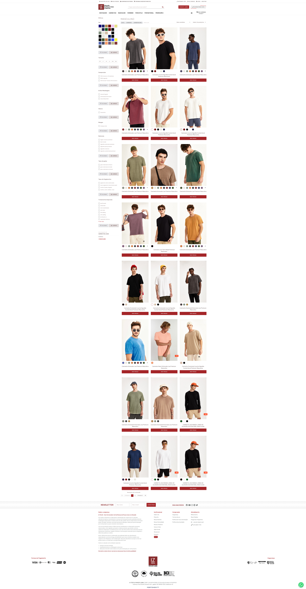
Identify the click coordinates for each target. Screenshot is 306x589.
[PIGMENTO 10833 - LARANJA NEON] (152, 363)
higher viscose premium (106, 139)
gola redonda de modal (106, 167)
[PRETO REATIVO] (152, 71)
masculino (103, 112)
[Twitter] (197, 505)
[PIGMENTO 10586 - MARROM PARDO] (132, 71)
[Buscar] (162, 7)
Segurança (175, 514)
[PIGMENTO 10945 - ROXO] (144, 71)
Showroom (157, 532)
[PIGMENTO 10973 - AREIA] (126, 71)
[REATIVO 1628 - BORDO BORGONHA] (155, 71)
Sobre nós (156, 514)
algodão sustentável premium (107, 151)
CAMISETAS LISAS (137, 22)
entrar (204, 1)
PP (100, 61)
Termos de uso (176, 517)
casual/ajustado (104, 98)
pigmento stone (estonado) (107, 182)
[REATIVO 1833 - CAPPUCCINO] (126, 304)
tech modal (103, 142)
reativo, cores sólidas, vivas (107, 189)
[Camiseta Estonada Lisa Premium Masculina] (135, 48)
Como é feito (157, 527)
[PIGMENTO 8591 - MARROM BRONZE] (152, 188)
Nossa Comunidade (159, 522)
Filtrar (104, 52)
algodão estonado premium (107, 144)
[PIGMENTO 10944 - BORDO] (135, 71)
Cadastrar (151, 504)
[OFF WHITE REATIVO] (161, 71)
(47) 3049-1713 (197, 525)
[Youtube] (189, 505)
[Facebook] (187, 505)
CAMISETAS (128, 22)
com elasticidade (104, 207)
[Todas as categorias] (191, 13)
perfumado (103, 203)
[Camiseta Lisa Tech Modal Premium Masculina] (164, 223)
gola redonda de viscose (106, 169)
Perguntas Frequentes (197, 519)
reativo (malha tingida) (106, 187)
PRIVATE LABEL (183, 7)
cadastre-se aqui (105, 1)
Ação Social (157, 529)
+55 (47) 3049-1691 (198, 522)
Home (122, 22)
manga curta (103, 126)
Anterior (127, 495)
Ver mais (101, 221)
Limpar (114, 52)
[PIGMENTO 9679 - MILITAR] (129, 71)
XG (116, 61)
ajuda (198, 1)
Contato (156, 534)
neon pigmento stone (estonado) (108, 185)
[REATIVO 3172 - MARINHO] (164, 71)
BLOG (156, 536)
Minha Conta (194, 514)
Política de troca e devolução (180, 519)
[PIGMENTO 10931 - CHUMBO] (123, 71)
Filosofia (156, 517)
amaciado (102, 205)
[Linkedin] (194, 505)
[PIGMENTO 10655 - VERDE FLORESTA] (141, 71)
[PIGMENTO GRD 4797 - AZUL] (123, 363)
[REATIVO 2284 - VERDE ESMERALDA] (181, 421)
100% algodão (103, 78)
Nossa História (157, 519)
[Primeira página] (122, 495)
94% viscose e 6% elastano (107, 76)
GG (112, 61)
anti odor (102, 210)
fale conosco (191, 1)
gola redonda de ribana (106, 164)
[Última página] (145, 495)
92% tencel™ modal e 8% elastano (108, 80)
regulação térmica (105, 219)
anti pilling (103, 212)
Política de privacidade (178, 522)
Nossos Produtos (158, 524)
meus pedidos (115, 1)
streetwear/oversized (105, 96)
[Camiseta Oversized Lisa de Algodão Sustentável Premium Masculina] (135, 282)
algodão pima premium (106, 146)
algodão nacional (104, 148)
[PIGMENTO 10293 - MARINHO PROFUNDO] (138, 71)
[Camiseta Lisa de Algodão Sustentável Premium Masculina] (164, 48)
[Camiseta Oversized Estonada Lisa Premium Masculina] (193, 282)
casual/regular (104, 94)
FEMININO (100, 236)
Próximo (140, 495)
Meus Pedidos (194, 517)
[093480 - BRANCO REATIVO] (158, 71)
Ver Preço (135, 80)
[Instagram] (192, 505)
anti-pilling (103, 214)
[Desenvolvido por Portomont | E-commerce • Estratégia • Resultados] (153, 587)
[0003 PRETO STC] (152, 246)
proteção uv (103, 217)
